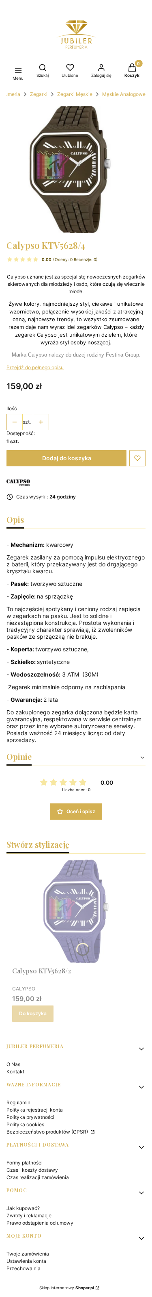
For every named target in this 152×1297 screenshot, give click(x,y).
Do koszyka (33, 1013)
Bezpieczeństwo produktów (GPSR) (47, 1132)
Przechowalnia (23, 1268)
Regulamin (18, 1102)
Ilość (11, 408)
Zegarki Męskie (74, 94)
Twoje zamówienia (27, 1254)
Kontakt (15, 1072)
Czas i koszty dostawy (32, 1170)
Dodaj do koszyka (66, 458)
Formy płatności (24, 1163)
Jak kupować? (23, 1208)
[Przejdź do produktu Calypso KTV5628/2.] (76, 912)
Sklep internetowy (66, 1287)
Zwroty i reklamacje (28, 1215)
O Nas (13, 1064)
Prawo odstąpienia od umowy (39, 1223)
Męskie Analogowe (124, 94)
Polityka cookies (25, 1124)
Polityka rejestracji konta (34, 1110)
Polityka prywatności (30, 1117)
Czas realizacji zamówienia (37, 1177)
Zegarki (38, 94)
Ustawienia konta (26, 1261)
